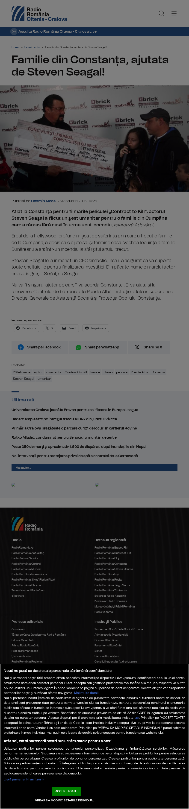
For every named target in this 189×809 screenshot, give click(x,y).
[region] (94, 736)
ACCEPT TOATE (66, 791)
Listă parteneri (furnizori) (24, 779)
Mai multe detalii (86, 693)
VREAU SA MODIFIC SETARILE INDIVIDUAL (64, 800)
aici (137, 717)
